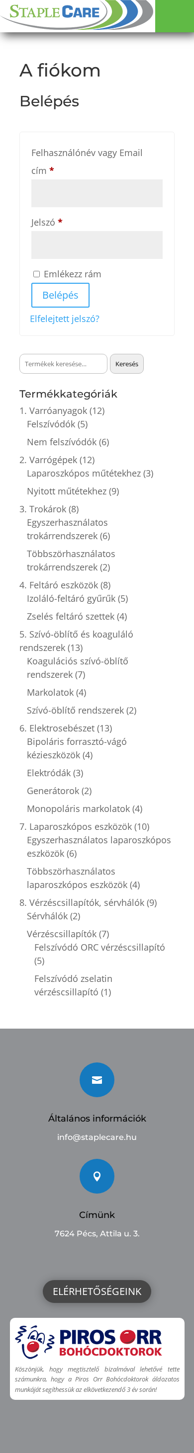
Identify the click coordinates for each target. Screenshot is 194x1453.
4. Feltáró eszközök (58, 585)
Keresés (126, 363)
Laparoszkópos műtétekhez (84, 473)
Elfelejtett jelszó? (64, 318)
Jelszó (64, 222)
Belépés (60, 295)
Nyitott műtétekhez (66, 491)
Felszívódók (51, 424)
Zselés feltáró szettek (70, 616)
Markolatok (50, 692)
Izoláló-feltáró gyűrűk (71, 598)
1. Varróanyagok (53, 410)
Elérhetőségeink (97, 1291)
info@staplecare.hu (97, 1137)
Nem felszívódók (62, 442)
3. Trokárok (42, 509)
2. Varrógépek (48, 460)
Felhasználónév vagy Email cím (87, 161)
